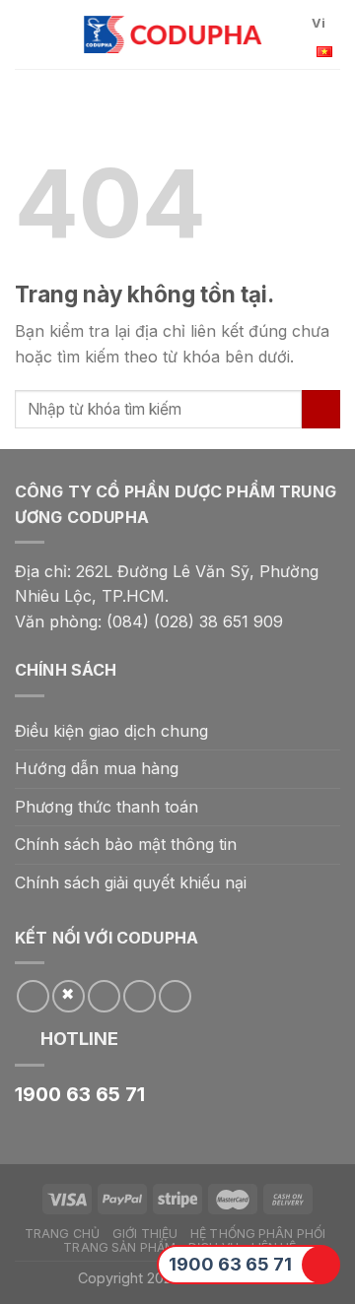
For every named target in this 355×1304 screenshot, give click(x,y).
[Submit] (321, 409)
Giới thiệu (145, 1233)
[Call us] (139, 996)
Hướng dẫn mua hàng (96, 768)
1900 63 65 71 (230, 1264)
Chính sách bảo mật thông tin (126, 844)
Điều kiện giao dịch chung (111, 731)
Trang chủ (62, 1233)
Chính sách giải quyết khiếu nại (131, 882)
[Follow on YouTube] (175, 996)
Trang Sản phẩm (119, 1247)
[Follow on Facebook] (33, 996)
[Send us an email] (104, 996)
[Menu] (26, 34)
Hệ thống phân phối (257, 1233)
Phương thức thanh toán (106, 806)
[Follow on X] (68, 996)
